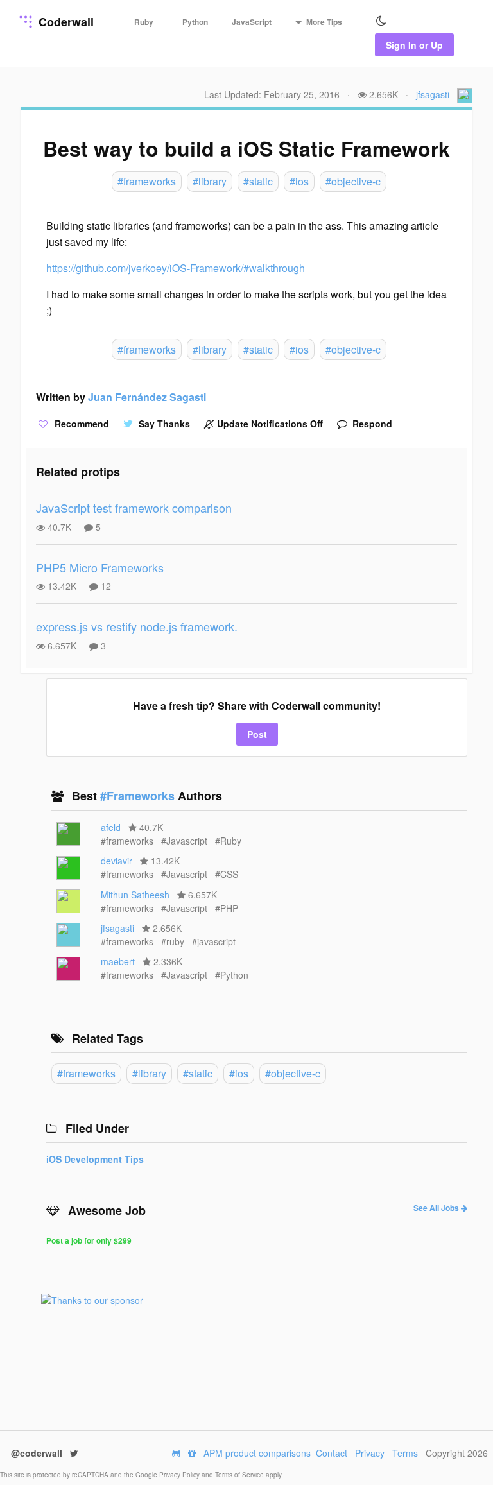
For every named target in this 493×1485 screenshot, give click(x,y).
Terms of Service (240, 1474)
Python (195, 22)
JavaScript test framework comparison (134, 507)
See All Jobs (437, 1208)
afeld (111, 827)
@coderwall (38, 1452)
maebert (118, 961)
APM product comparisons (257, 1452)
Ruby (143, 22)
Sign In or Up (414, 45)
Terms (405, 1452)
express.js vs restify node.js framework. (137, 626)
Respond (371, 423)
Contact (331, 1452)
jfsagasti (432, 94)
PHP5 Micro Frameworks (100, 567)
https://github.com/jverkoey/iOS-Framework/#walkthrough (175, 268)
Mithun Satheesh (135, 894)
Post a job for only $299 (89, 1240)
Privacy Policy (180, 1474)
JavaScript (252, 22)
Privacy (370, 1452)
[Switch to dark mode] (381, 21)
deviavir (116, 860)
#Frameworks (139, 795)
